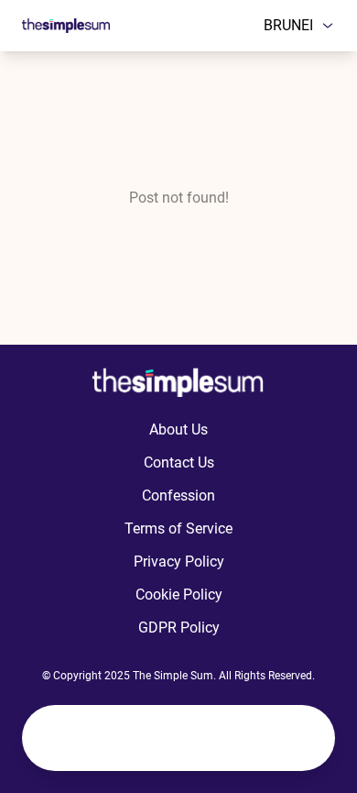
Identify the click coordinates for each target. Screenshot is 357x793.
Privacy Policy (179, 561)
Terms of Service (178, 528)
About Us (178, 429)
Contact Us (179, 462)
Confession (178, 495)
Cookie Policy (178, 594)
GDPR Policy (179, 627)
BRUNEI (288, 25)
